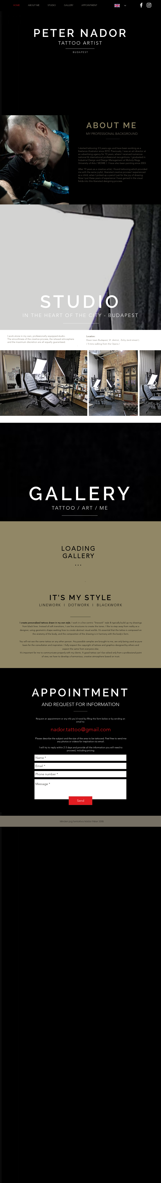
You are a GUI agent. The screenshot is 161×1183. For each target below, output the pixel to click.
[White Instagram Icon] (149, 5)
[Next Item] (155, 383)
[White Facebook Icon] (141, 5)
